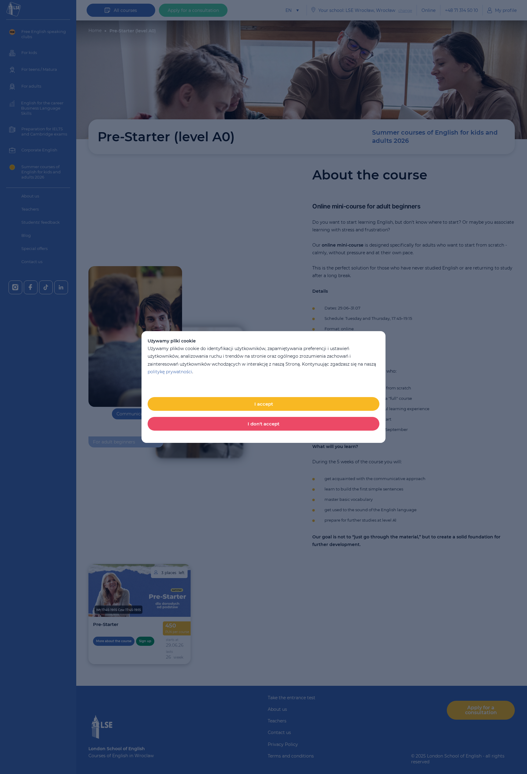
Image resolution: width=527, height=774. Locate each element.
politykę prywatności (170, 371)
